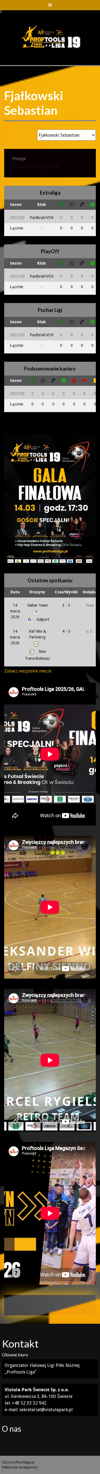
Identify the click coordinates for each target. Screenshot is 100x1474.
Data (15, 592)
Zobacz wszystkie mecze (27, 671)
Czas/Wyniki (66, 592)
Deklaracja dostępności (20, 1467)
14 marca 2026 (15, 611)
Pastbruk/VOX (42, 217)
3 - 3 (66, 605)
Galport (42, 619)
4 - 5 (66, 631)
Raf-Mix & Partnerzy (37, 634)
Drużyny (37, 592)
